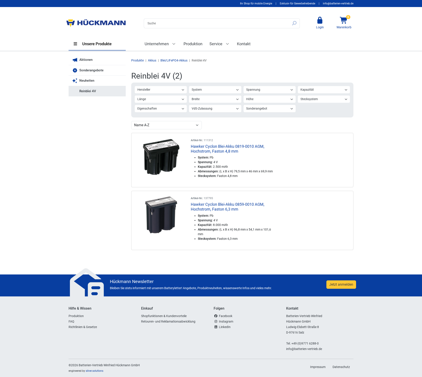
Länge (141, 99)
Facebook (225, 316)
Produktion (193, 43)
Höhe (249, 99)
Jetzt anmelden (341, 284)
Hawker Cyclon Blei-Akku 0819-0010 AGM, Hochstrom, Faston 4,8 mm (227, 148)
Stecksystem (309, 99)
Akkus (152, 60)
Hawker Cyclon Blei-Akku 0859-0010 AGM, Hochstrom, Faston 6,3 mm (227, 206)
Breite (196, 99)
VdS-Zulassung (202, 108)
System (197, 89)
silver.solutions (94, 370)
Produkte (137, 60)
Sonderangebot (256, 108)
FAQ (71, 321)
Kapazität (307, 89)
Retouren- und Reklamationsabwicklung (168, 321)
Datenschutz (341, 367)
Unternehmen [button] (157, 43)
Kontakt (244, 43)
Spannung (253, 89)
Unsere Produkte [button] (96, 43)
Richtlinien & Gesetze (83, 327)
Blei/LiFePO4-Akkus (173, 60)
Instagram (226, 321)
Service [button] (216, 43)
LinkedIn (225, 327)
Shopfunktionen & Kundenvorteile (164, 316)
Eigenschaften (147, 108)
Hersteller (143, 89)
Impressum (318, 367)
